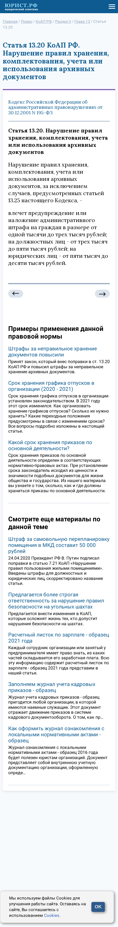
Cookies (51, 915)
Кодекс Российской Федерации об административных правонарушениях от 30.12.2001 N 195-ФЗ (55, 107)
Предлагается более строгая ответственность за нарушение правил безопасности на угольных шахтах (56, 600)
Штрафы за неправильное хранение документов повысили (52, 351)
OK (98, 906)
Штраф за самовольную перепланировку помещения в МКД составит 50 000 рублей (58, 545)
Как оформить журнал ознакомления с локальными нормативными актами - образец (56, 734)
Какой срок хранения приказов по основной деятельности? (50, 445)
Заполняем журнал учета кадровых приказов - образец (51, 687)
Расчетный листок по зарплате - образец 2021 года (58, 638)
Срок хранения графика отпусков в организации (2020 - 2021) (51, 386)
